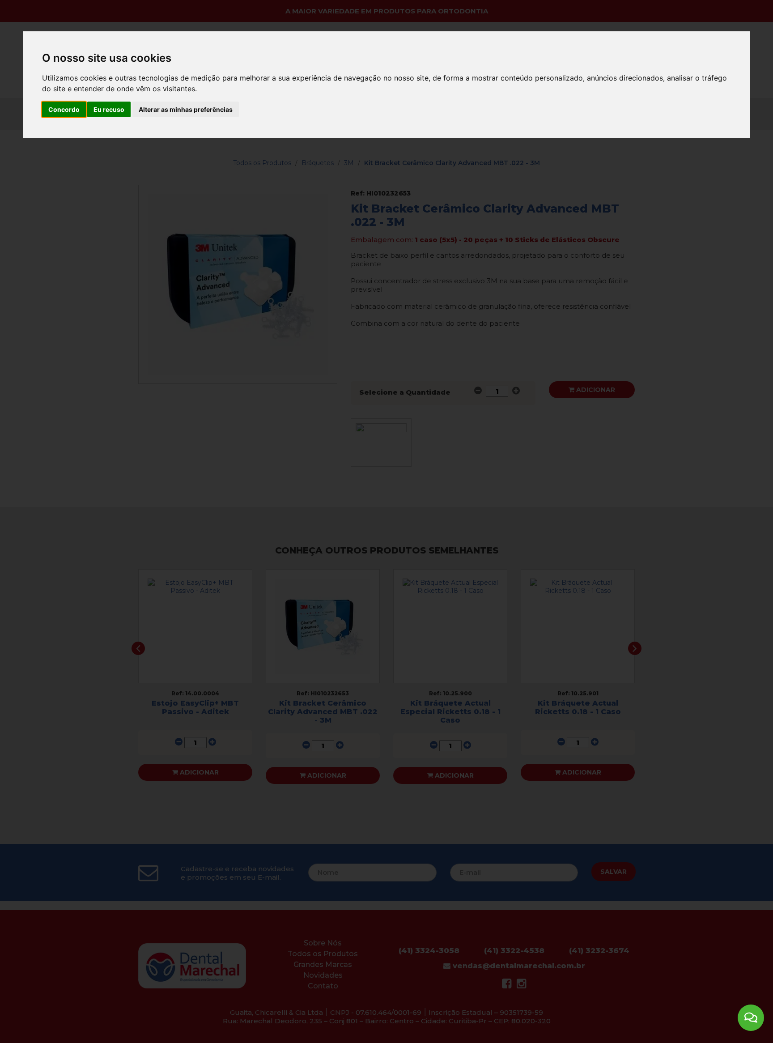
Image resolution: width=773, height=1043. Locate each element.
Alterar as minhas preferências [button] (186, 109)
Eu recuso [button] (108, 109)
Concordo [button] (64, 109)
